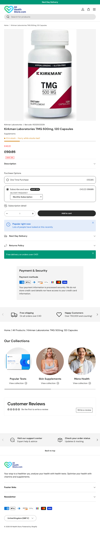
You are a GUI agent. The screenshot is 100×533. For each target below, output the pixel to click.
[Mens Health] (82, 361)
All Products (18, 330)
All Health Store (16, 527)
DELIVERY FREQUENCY (19, 193)
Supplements (9, 134)
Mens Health (82, 378)
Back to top (50, 450)
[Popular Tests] (18, 361)
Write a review (84, 410)
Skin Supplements (50, 378)
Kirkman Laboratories (13, 124)
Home (6, 25)
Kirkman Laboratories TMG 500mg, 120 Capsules (29, 25)
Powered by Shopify (29, 527)
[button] (88, 9)
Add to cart (67, 213)
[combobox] (50, 17)
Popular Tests (18, 378)
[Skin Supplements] (50, 361)
